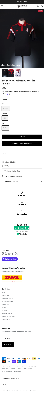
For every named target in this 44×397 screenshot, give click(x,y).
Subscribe (7, 344)
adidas (5, 99)
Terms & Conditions (7, 313)
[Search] (7, 6)
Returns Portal (5, 295)
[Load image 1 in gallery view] (22, 38)
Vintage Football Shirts (10, 390)
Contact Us (4, 307)
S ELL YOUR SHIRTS (22, 2)
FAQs (3, 292)
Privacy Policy (5, 304)
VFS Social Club (6, 319)
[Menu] (2, 6)
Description (5, 153)
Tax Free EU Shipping (7, 301)
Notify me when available (22, 143)
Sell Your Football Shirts (8, 316)
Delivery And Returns (7, 298)
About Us (4, 310)
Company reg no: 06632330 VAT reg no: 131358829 (26, 390)
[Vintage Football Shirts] (22, 6)
